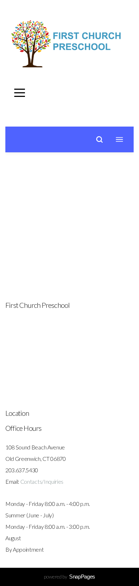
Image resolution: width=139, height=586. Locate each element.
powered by (69, 576)
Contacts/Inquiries (41, 481)
